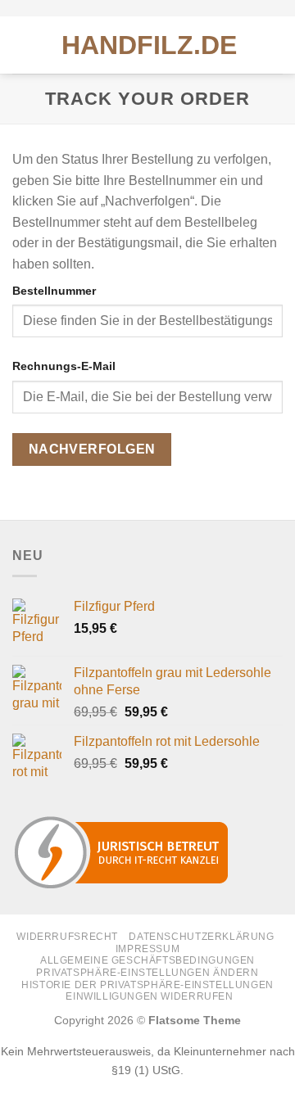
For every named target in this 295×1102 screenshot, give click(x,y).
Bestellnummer (54, 290)
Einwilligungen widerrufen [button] (149, 996)
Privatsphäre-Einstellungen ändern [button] (147, 972)
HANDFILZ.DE (149, 45)
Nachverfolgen (92, 449)
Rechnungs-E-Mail (64, 366)
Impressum (148, 949)
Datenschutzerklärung (201, 936)
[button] (22, 45)
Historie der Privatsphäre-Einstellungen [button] (147, 985)
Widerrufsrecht (67, 936)
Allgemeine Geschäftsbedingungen (147, 960)
